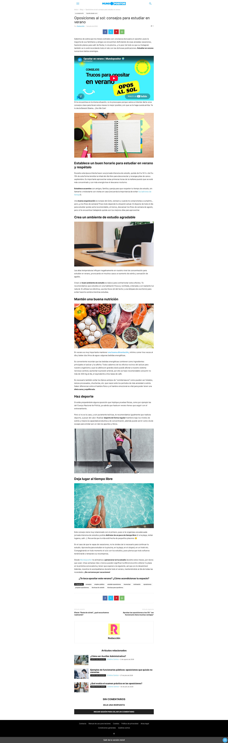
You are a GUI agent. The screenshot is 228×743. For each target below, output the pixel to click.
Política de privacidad (129, 723)
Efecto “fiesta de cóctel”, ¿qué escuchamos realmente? (91, 613)
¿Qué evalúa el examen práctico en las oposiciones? (116, 683)
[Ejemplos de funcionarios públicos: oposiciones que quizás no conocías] (81, 674)
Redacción (80, 26)
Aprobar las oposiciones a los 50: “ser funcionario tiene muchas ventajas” (138, 613)
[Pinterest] (116, 31)
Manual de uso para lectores (100, 723)
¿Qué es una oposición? (98, 659)
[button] (77, 3)
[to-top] (225, 739)
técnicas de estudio (98, 587)
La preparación (79, 13)
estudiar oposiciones (114, 584)
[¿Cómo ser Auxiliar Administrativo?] (81, 660)
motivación (136, 584)
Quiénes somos (124, 728)
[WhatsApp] (122, 31)
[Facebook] (105, 31)
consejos (88, 584)
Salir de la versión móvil (114, 740)
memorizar (127, 584)
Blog (81, 9)
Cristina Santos (113, 659)
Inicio (76, 9)
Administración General (98, 686)
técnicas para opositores (115, 587)
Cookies (116, 723)
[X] (110, 31)
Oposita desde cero (91, 13)
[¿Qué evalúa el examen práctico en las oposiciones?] (81, 687)
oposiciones (147, 584)
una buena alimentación (118, 352)
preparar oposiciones (82, 587)
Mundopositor (86, 560)
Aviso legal (145, 723)
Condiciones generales (107, 728)
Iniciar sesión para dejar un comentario (114, 712)
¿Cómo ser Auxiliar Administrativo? (108, 656)
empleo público (99, 584)
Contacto (82, 723)
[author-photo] (114, 635)
